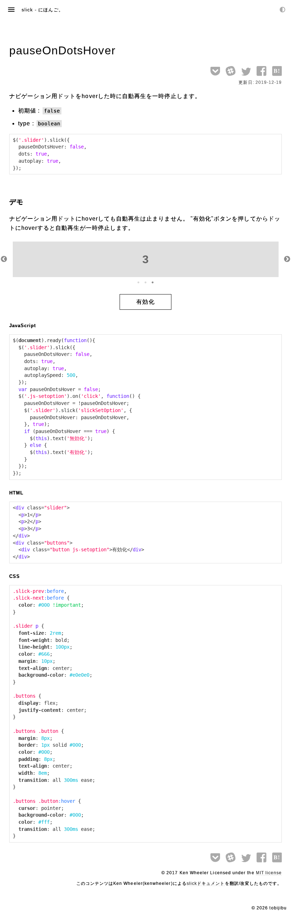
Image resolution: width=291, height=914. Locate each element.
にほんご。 (50, 9)
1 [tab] (138, 282)
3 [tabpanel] (145, 259)
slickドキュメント (206, 883)
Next (287, 259)
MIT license (269, 873)
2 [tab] (145, 282)
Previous (3, 259)
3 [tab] (152, 282)
